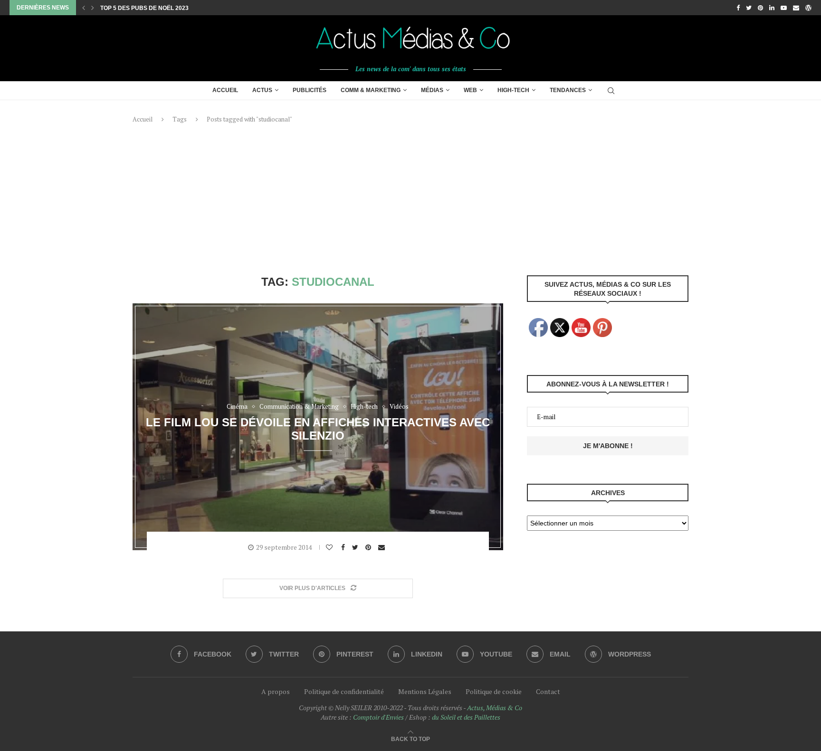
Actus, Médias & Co (494, 707)
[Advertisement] (410, 199)
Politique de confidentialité (344, 691)
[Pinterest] (760, 7)
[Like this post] (330, 547)
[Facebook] (738, 7)
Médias (432, 90)
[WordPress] (808, 7)
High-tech (513, 90)
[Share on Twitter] (356, 547)
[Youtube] (784, 7)
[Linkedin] (771, 7)
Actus (262, 90)
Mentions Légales (424, 691)
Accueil (225, 90)
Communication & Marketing (299, 407)
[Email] (796, 7)
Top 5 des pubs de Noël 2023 (144, 8)
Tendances (568, 90)
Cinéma (237, 407)
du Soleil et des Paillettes (466, 717)
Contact (548, 691)
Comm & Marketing (371, 90)
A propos (275, 691)
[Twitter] (749, 7)
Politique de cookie (494, 691)
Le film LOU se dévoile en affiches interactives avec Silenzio (318, 428)
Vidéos (399, 407)
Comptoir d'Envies (378, 717)
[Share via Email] (382, 547)
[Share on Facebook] (344, 547)
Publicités (309, 90)
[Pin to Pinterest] (369, 547)
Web (470, 90)
